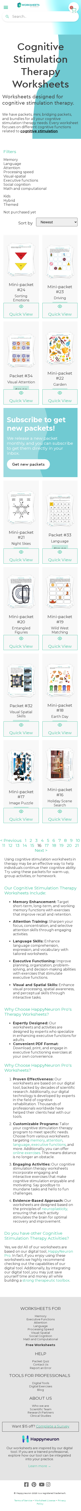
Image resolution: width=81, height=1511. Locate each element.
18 (54, 845)
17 (47, 845)
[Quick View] (21, 306)
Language (60, 541)
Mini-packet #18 (60, 708)
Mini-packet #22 (60, 376)
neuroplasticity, (55, 1209)
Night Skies (21, 544)
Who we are (40, 1405)
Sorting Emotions (21, 298)
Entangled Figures (21, 630)
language (21, 1145)
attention (54, 1140)
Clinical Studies (40, 1415)
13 (17, 845)
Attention (40, 1322)
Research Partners (41, 1412)
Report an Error (40, 1368)
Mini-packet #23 (60, 289)
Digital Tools (40, 1383)
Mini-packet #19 (60, 619)
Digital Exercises (40, 1386)
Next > (41, 850)
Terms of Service (23, 1500)
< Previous (11, 840)
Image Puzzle (21, 803)
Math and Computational (40, 1339)
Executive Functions (41, 1319)
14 (25, 845)
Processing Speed (41, 1329)
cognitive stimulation (39, 131)
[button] (5, 7)
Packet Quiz (40, 1361)
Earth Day (59, 717)
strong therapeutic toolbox (46, 1280)
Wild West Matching (60, 630)
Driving (60, 298)
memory (37, 1140)
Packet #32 (21, 705)
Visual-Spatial (40, 1332)
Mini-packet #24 (21, 287)
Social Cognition (40, 1336)
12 (10, 845)
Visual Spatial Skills (21, 714)
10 (78, 840)
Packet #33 (60, 534)
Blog (40, 1389)
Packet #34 (21, 375)
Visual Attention (21, 382)
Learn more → (39, 1466)
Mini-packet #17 (21, 794)
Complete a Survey (52, 1426)
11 (3, 845)
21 (77, 845)
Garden (60, 384)
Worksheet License (45, 1500)
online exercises (26, 1153)
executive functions (48, 1145)
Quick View (21, 314)
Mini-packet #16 (60, 792)
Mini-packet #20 (21, 619)
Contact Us (40, 1364)
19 (61, 845)
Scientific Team (40, 1409)
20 (69, 845)
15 (32, 845)
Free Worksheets (40, 1345)
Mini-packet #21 (21, 535)
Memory (40, 1316)
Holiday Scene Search (60, 803)
